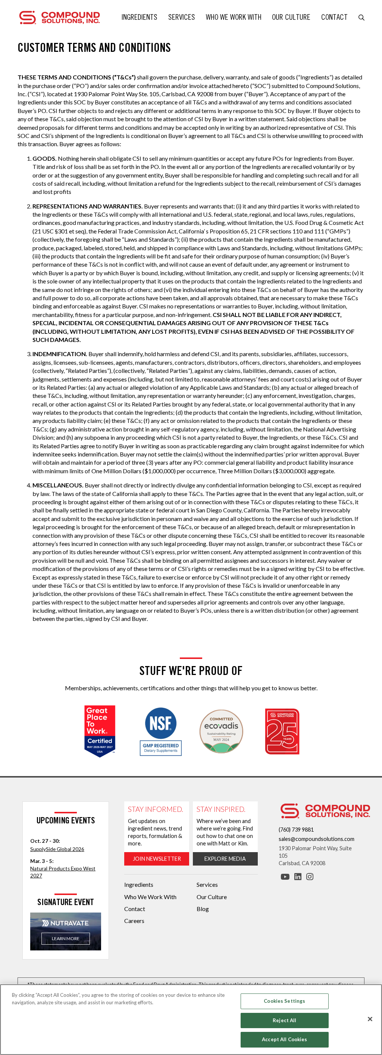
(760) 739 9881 (296, 829)
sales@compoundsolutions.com (316, 839)
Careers (134, 920)
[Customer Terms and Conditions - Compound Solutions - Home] (59, 16)
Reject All (284, 1020)
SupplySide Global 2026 (57, 849)
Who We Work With (234, 17)
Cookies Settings (284, 1001)
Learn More (65, 938)
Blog (203, 908)
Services (181, 17)
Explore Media (225, 858)
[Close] (370, 1019)
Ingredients (139, 17)
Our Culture (291, 17)
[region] (191, 1019)
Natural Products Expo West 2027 (63, 872)
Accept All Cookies (284, 1039)
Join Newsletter (157, 858)
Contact (334, 17)
